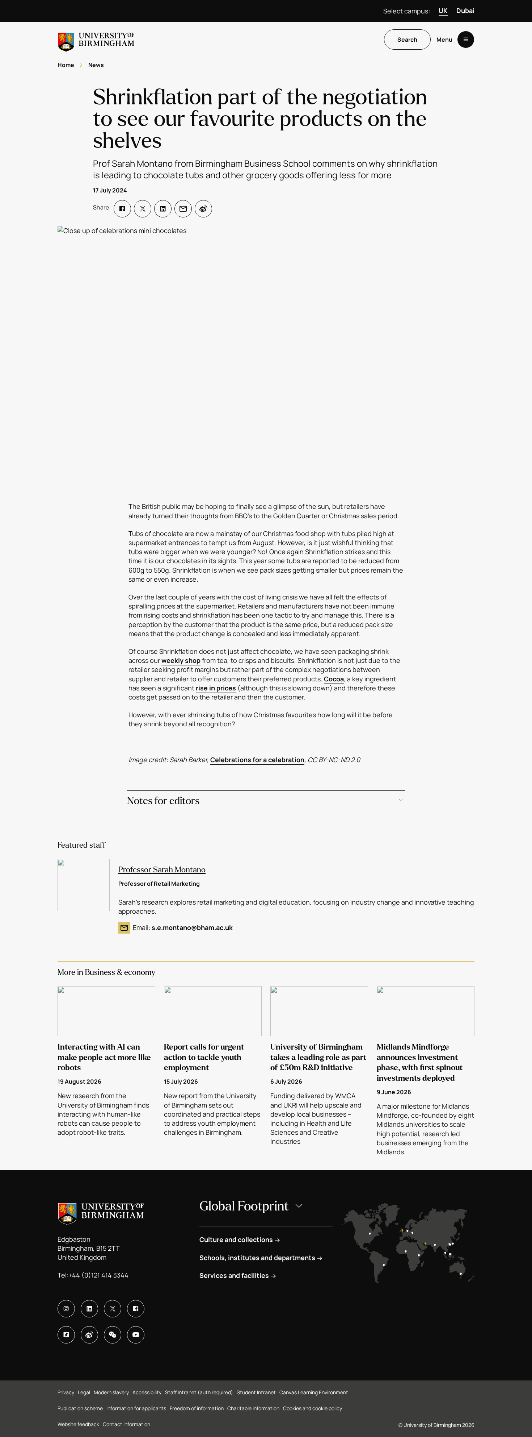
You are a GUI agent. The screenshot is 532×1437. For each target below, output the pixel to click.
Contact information (126, 1424)
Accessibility (146, 1392)
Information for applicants (136, 1408)
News (96, 65)
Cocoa (334, 678)
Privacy (66, 1392)
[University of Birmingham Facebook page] (135, 1308)
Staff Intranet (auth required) (199, 1392)
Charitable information (253, 1408)
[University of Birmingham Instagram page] (66, 1308)
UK (443, 10)
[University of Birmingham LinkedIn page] (89, 1308)
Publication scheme (80, 1408)
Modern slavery (111, 1392)
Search (407, 39)
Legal (84, 1392)
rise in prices (216, 688)
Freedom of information (197, 1408)
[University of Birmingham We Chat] (112, 1334)
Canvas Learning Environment (313, 1392)
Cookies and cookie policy (312, 1408)
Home (66, 65)
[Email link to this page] (183, 208)
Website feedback (78, 1424)
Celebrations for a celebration (257, 759)
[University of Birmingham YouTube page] (135, 1334)
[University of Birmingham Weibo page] (89, 1334)
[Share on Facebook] (122, 208)
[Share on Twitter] (142, 208)
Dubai (465, 10)
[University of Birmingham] (96, 39)
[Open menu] (465, 39)
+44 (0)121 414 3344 (98, 1275)
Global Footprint (244, 1206)
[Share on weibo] (203, 208)
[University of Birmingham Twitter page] (112, 1308)
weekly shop (180, 660)
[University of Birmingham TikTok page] (66, 1334)
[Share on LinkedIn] (163, 208)
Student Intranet (256, 1392)
